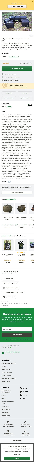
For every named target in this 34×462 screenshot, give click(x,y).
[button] (32, 21)
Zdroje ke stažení (6, 415)
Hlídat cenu (25, 93)
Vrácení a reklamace (7, 372)
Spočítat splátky (25, 98)
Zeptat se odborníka (17, 192)
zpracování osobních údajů (22, 451)
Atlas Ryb (4, 398)
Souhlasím (17, 458)
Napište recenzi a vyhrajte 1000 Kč (6, 391)
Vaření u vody (5, 406)
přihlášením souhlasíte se (17, 339)
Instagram (24, 391)
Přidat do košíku (17, 68)
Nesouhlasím (17, 454)
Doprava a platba (6, 369)
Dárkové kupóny (6, 412)
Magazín (4, 395)
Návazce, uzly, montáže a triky (8, 402)
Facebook (24, 395)
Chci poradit (9, 93)
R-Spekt (9, 106)
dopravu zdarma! (12, 74)
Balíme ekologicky (7, 375)
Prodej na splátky (6, 381)
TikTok (24, 398)
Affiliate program (6, 409)
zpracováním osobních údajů (23, 339)
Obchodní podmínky (17, 443)
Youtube (24, 388)
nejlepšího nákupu (14, 77)
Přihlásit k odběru (17, 334)
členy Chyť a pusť (14, 57)
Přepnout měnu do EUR (17, 6)
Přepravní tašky (10, 199)
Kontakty (4, 366)
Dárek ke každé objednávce (8, 378)
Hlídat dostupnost (9, 98)
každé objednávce (14, 80)
